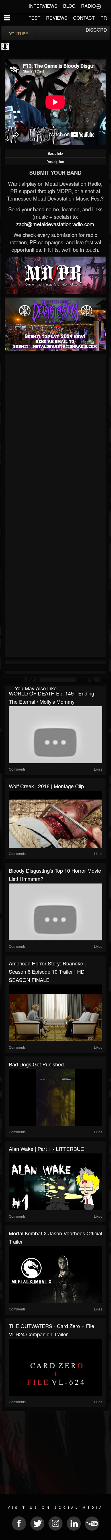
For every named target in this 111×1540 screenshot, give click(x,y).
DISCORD (96, 29)
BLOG (69, 6)
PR (103, 18)
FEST (34, 18)
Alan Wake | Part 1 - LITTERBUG (47, 1148)
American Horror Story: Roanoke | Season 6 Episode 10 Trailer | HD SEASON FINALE (47, 971)
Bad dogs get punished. (37, 1064)
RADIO (88, 6)
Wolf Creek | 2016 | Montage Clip (46, 786)
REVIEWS (56, 18)
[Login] (98, 6)
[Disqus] (55, 432)
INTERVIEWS (43, 6)
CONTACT (84, 18)
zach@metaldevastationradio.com (55, 224)
